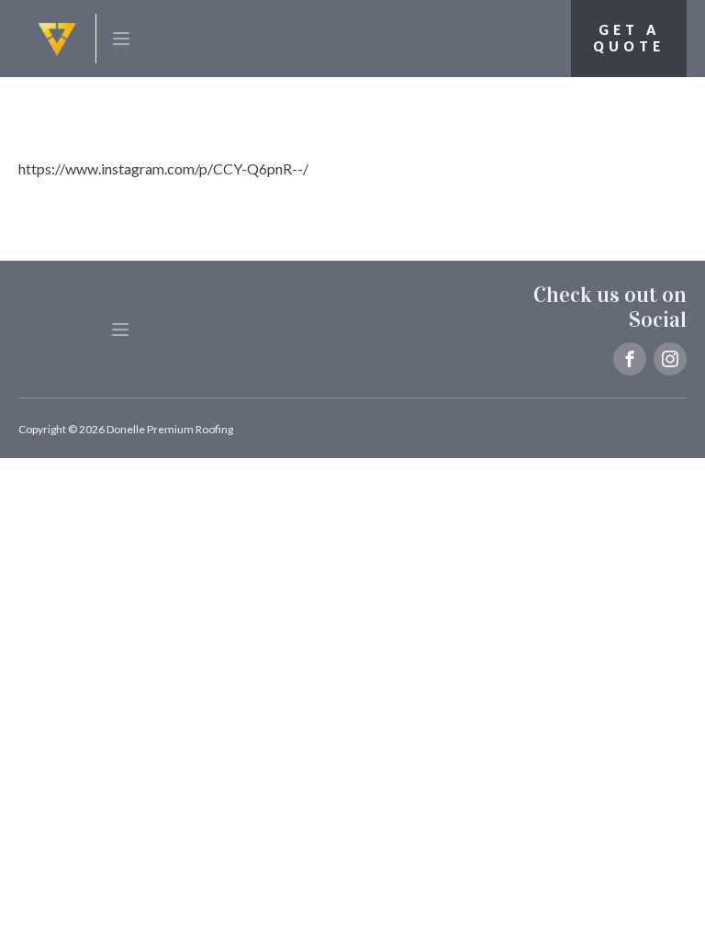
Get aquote (629, 38)
